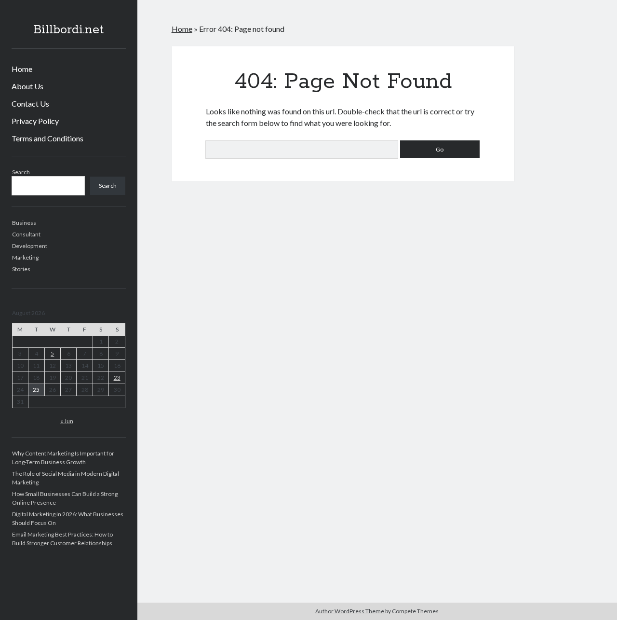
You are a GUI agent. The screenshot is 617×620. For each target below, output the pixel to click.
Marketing (25, 257)
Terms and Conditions (47, 138)
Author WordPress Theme (349, 611)
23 (117, 377)
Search (21, 172)
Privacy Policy (35, 120)
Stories (21, 269)
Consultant (26, 234)
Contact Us (30, 103)
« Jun (66, 421)
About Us (27, 86)
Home (22, 68)
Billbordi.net (68, 30)
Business (24, 222)
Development (29, 245)
